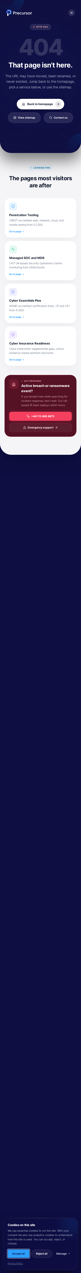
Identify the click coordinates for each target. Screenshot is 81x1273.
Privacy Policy (15, 1263)
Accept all (18, 1253)
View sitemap (26, 117)
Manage (61, 1253)
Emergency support (40, 427)
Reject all (41, 1253)
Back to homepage (40, 104)
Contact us (61, 117)
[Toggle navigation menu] (71, 12)
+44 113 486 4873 (42, 416)
